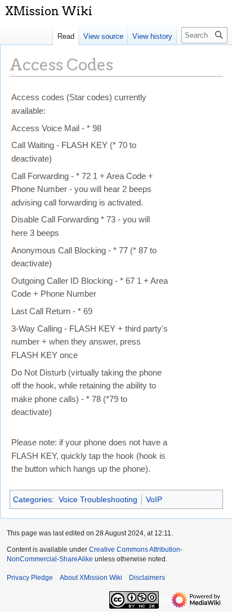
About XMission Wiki (91, 578)
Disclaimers (147, 578)
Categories (32, 499)
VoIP (154, 499)
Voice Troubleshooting (98, 499)
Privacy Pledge (30, 578)
